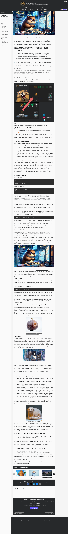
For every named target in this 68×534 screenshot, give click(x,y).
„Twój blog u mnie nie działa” (5, 24)
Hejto (37, 436)
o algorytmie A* (21, 368)
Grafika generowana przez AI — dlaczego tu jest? (5, 37)
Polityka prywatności (40, 520)
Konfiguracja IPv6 (5, 32)
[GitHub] (39, 7)
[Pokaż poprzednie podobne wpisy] (14, 474)
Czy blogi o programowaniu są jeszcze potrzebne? (4, 45)
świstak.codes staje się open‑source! (21, 477)
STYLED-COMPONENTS (42, 62)
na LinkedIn (37, 53)
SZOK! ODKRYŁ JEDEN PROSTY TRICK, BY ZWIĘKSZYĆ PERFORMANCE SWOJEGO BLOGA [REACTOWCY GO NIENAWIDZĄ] (5, 19)
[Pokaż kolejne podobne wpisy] (54, 474)
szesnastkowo (36, 199)
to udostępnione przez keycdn (47, 222)
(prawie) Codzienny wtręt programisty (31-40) (34, 477)
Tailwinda (20, 81)
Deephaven (34, 369)
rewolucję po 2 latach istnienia (24, 41)
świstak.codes (29, 518)
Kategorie (24, 520)
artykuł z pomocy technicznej (42, 270)
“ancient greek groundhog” (32, 421)
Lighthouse (40, 65)
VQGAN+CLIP (33, 365)
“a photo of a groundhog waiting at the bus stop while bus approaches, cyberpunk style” (34, 334)
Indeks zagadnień (33, 520)
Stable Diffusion (45, 313)
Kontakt (49, 520)
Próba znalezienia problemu (5, 27)
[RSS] (42, 7)
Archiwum (28, 520)
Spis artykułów (20, 520)
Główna (24, 9)
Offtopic (31, 9)
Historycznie (4, 39)
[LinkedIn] (32, 7)
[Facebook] (26, 7)
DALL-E (39, 313)
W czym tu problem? (5, 31)
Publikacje (45, 9)
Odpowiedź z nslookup (4, 29)
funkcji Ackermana (32, 394)
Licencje (45, 520)
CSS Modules (22, 72)
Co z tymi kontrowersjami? (5, 42)
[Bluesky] (35, 7)
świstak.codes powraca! (47, 477)
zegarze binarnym (35, 134)
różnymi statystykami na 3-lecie (42, 41)
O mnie (37, 9)
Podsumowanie (5, 34)
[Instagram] (29, 7)
